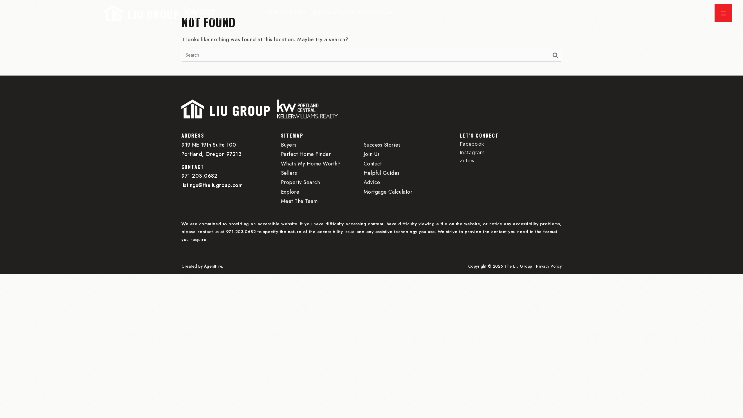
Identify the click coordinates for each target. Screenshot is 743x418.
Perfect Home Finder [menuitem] (306, 154)
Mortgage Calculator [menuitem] (388, 192)
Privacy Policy (549, 266)
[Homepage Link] (141, 12)
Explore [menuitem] (290, 192)
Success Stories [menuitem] (382, 145)
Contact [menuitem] (373, 163)
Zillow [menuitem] (467, 160)
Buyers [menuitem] (289, 145)
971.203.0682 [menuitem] (289, 12)
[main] (371, 37)
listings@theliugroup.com (212, 185)
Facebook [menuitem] (472, 144)
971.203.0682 (199, 176)
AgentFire (213, 266)
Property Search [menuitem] (300, 182)
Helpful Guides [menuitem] (382, 173)
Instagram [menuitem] (472, 152)
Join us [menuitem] (372, 154)
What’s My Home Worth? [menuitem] (311, 163)
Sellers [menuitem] (289, 173)
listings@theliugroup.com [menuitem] (356, 12)
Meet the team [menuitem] (299, 201)
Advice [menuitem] (372, 182)
